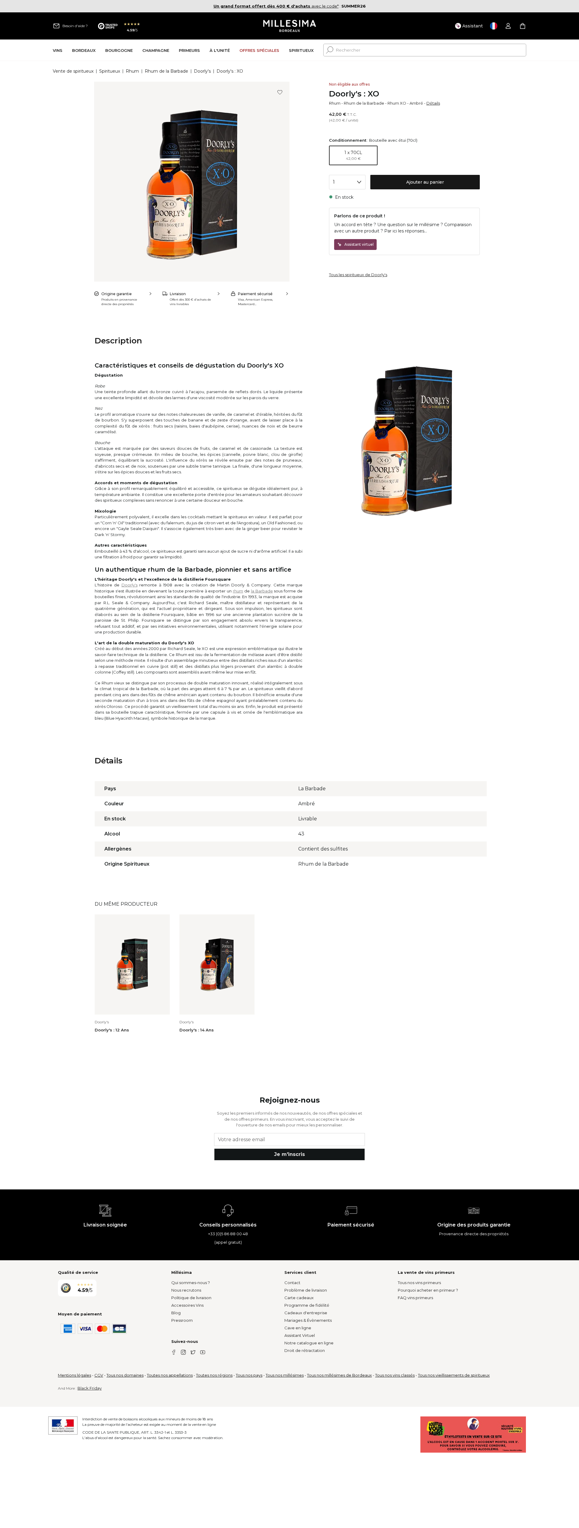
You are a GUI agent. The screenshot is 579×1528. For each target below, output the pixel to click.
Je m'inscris (289, 1154)
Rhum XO (397, 103)
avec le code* (276, 6)
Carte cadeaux (299, 1297)
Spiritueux (109, 71)
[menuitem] (57, 50)
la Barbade (262, 591)
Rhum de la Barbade (166, 71)
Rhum (132, 71)
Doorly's (202, 71)
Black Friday (90, 1388)
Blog (176, 1312)
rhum (238, 591)
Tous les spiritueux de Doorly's (358, 274)
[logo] (289, 26)
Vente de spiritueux (73, 71)
